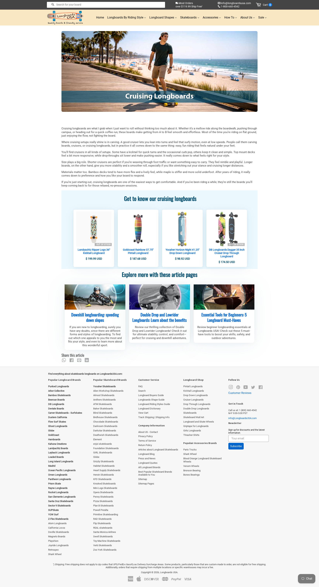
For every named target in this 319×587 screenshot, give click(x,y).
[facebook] (71, 360)
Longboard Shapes (162, 17)
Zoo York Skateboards (104, 549)
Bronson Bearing (191, 470)
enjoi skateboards (102, 443)
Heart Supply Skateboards (106, 470)
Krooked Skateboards (104, 483)
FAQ (140, 386)
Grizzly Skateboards (103, 461)
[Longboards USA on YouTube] (245, 388)
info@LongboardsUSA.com (242, 418)
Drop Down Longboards (195, 395)
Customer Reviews (239, 393)
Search (142, 390)
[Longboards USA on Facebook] (260, 388)
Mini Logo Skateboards (105, 488)
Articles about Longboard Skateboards (158, 449)
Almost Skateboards (103, 395)
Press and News (146, 458)
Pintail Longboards (193, 386)
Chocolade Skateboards (105, 421)
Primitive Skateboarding (105, 514)
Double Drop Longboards (196, 408)
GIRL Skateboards (102, 452)
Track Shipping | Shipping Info (153, 417)
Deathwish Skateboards (105, 435)
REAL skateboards (102, 527)
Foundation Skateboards (106, 448)
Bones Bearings (191, 474)
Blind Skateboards (102, 412)
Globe (96, 457)
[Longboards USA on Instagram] (231, 388)
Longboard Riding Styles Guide (154, 404)
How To (229, 17)
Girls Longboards (192, 430)
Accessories (211, 17)
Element (97, 439)
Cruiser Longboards (193, 399)
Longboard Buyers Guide (151, 395)
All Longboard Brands (149, 467)
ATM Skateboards (102, 404)
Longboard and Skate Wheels (198, 421)
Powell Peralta (100, 510)
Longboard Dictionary (149, 408)
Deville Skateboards (58, 532)
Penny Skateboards (103, 496)
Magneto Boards (56, 536)
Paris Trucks (190, 449)
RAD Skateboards (102, 519)
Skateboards (188, 17)
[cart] (259, 4)
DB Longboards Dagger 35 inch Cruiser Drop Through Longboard (227, 253)
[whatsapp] (64, 360)
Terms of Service (147, 440)
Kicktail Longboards (193, 390)
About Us (246, 17)
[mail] (79, 360)
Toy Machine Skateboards (106, 541)
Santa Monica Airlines (104, 532)
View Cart (143, 412)
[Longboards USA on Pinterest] (238, 388)
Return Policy (145, 445)
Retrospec (53, 549)
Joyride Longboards (58, 545)
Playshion (53, 541)
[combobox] (106, 5)
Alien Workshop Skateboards (108, 390)
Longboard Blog (146, 454)
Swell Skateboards (103, 536)
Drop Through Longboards (196, 404)
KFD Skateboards (102, 479)
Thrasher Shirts (191, 435)
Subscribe (236, 446)
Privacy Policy (145, 436)
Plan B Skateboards (103, 505)
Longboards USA (168, 572)
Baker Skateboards (103, 408)
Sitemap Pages (146, 483)
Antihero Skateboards (104, 399)
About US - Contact (148, 432)
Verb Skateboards (102, 545)
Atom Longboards (57, 523)
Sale (261, 17)
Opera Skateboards (103, 492)
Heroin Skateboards (103, 474)
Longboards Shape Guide (151, 399)
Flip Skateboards (102, 523)
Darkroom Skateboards (105, 426)
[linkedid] (87, 360)
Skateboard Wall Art (193, 417)
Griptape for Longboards (196, 426)
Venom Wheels (191, 466)
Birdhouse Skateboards (105, 417)
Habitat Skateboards (104, 465)
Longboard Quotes (147, 463)
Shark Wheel (54, 554)
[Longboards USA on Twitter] (253, 388)
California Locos (56, 527)
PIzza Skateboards (103, 501)
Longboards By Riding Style (125, 17)
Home (100, 17)
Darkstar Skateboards (104, 430)
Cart (267, 4)
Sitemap (142, 479)
